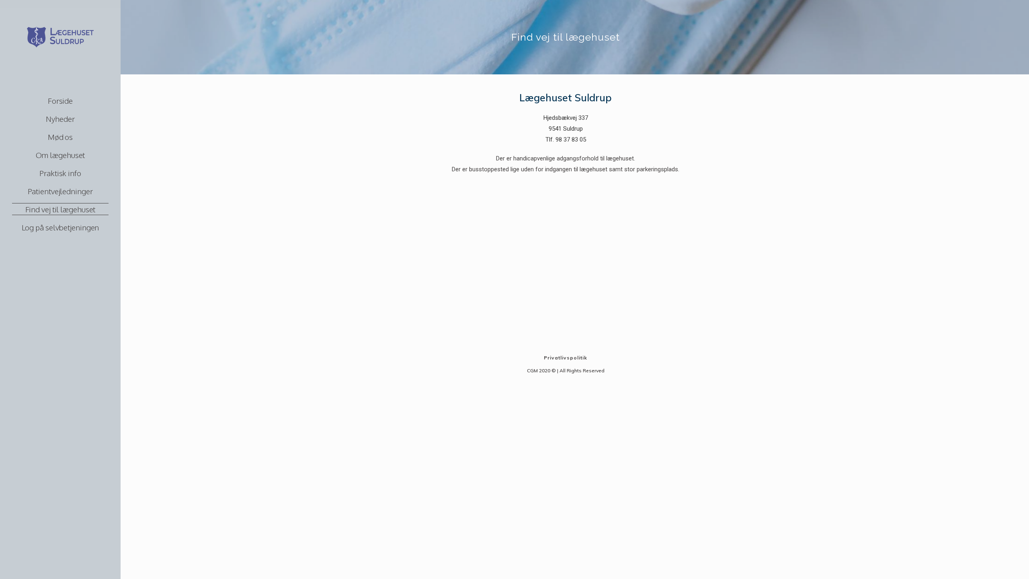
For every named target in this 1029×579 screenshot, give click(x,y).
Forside (60, 100)
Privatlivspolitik (565, 358)
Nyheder (60, 118)
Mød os (60, 137)
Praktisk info (60, 173)
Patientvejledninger (60, 191)
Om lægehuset (60, 155)
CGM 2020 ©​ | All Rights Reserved (566, 371)
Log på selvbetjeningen (60, 227)
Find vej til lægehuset (60, 209)
